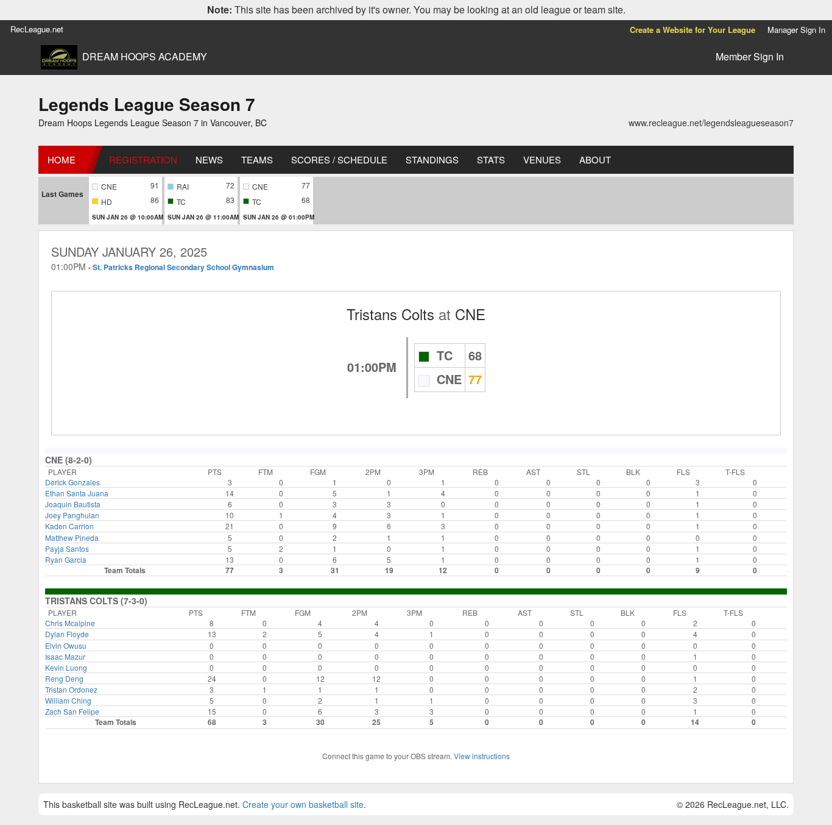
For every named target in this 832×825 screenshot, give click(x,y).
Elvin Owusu (65, 645)
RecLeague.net (36, 29)
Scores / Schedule (339, 159)
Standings (432, 159)
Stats (491, 159)
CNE (470, 313)
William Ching (68, 700)
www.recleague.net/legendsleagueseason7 (711, 122)
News (209, 159)
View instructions (482, 756)
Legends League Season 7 (146, 103)
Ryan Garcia (65, 559)
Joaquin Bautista (72, 504)
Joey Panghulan (72, 515)
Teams (257, 159)
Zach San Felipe (72, 711)
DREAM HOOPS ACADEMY (144, 56)
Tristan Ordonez (71, 689)
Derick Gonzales (72, 482)
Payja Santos (67, 548)
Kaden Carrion (69, 526)
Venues (542, 159)
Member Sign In (750, 56)
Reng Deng (64, 678)
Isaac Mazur (65, 656)
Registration (143, 159)
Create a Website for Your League (692, 29)
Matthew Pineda (72, 537)
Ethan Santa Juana (76, 493)
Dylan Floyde (67, 634)
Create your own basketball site (303, 804)
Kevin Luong (66, 667)
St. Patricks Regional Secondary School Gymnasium (183, 267)
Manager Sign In (796, 29)
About (595, 159)
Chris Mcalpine (70, 623)
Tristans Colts (390, 313)
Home (62, 159)
